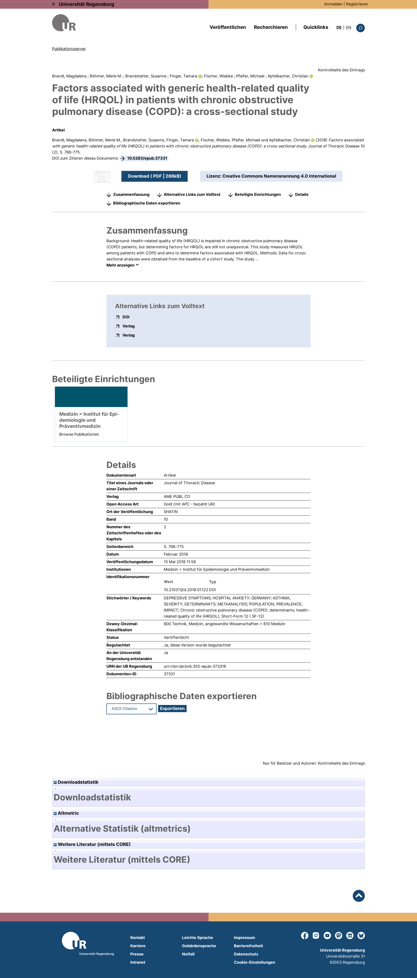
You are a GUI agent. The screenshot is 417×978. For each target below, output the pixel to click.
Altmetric (68, 813)
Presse (137, 954)
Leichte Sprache (197, 937)
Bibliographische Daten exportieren (146, 203)
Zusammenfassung (131, 194)
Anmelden (333, 4)
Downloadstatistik (77, 782)
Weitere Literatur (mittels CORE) (94, 844)
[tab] (208, 797)
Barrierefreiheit (248, 946)
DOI (125, 316)
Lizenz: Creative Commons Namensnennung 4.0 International (271, 176)
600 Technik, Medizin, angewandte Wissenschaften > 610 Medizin (224, 623)
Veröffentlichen (228, 27)
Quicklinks (315, 27)
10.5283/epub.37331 (147, 158)
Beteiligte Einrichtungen (258, 194)
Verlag (128, 326)
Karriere (138, 946)
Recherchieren (271, 27)
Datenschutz (246, 954)
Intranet (137, 962)
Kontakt (137, 937)
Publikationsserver (69, 48)
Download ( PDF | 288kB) (154, 176)
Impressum (244, 937)
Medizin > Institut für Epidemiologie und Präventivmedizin (217, 569)
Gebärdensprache (199, 946)
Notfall (188, 954)
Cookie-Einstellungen (254, 962)
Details (301, 194)
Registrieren (357, 4)
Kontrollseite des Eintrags (341, 70)
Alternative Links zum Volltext (192, 194)
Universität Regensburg (86, 4)
